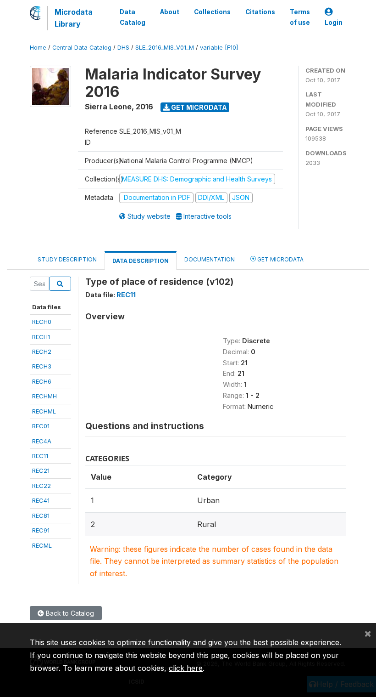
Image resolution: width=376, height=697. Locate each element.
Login (334, 22)
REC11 (40, 455)
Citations (260, 12)
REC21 (41, 470)
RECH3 (41, 366)
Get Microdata (198, 107)
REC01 (41, 426)
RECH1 (41, 336)
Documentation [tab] (209, 259)
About (169, 12)
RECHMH (44, 396)
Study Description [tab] (67, 259)
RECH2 (41, 351)
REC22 (41, 485)
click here (186, 668)
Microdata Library (74, 17)
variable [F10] (219, 47)
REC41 (41, 500)
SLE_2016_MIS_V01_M (164, 47)
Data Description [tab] (140, 260)
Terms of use (300, 17)
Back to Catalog (69, 613)
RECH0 (41, 321)
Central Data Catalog (81, 47)
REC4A (41, 441)
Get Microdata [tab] (280, 259)
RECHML (44, 411)
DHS (123, 47)
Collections (212, 12)
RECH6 (41, 381)
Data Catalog (132, 17)
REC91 (41, 530)
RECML (42, 545)
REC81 (41, 515)
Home (38, 47)
